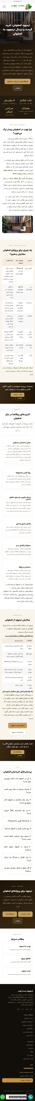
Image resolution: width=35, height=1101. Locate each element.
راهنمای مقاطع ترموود (9, 708)
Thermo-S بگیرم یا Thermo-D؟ (18, 821)
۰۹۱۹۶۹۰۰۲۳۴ (17, 395)
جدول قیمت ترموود (17, 732)
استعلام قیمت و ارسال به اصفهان (17, 81)
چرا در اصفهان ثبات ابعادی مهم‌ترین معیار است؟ (17, 780)
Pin (27, 1009)
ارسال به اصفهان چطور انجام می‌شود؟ (17, 848)
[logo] (20, 6)
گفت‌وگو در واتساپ (25, 1080)
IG (31, 1009)
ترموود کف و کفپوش (27, 1021)
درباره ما (30, 1048)
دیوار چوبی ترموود (28, 1025)
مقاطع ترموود (26, 958)
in (22, 1009)
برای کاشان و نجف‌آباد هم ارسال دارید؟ (17, 858)
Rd (18, 1009)
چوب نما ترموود (25, 946)
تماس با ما (30, 1055)
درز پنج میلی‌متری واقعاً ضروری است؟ (17, 812)
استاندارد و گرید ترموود (19, 371)
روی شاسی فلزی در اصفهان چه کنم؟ (17, 828)
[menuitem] (5, 6)
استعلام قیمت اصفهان (17, 725)
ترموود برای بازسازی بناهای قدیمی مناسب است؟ (17, 837)
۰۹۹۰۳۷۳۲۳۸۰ (17, 752)
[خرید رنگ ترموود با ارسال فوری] (30, 1097)
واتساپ (17, 88)
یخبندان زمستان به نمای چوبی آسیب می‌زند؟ (17, 790)
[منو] (5, 6)
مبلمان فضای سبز (28, 1032)
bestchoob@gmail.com (26, 1072)
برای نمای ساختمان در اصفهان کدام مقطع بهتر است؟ (17, 801)
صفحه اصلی (29, 1045)
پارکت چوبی (29, 1035)
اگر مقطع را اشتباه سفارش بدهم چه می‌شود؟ (17, 869)
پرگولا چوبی (29, 1028)
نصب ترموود (26, 971)
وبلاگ (31, 1051)
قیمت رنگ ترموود (28, 1058)
